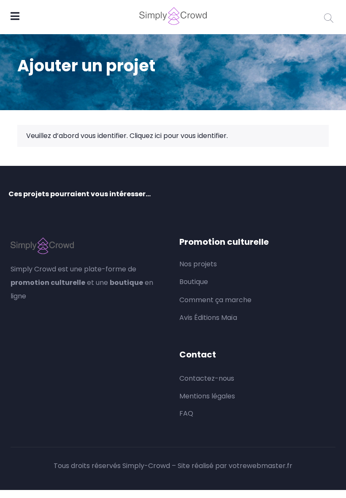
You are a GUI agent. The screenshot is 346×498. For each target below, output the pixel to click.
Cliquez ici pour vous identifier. (179, 136)
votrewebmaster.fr (260, 466)
